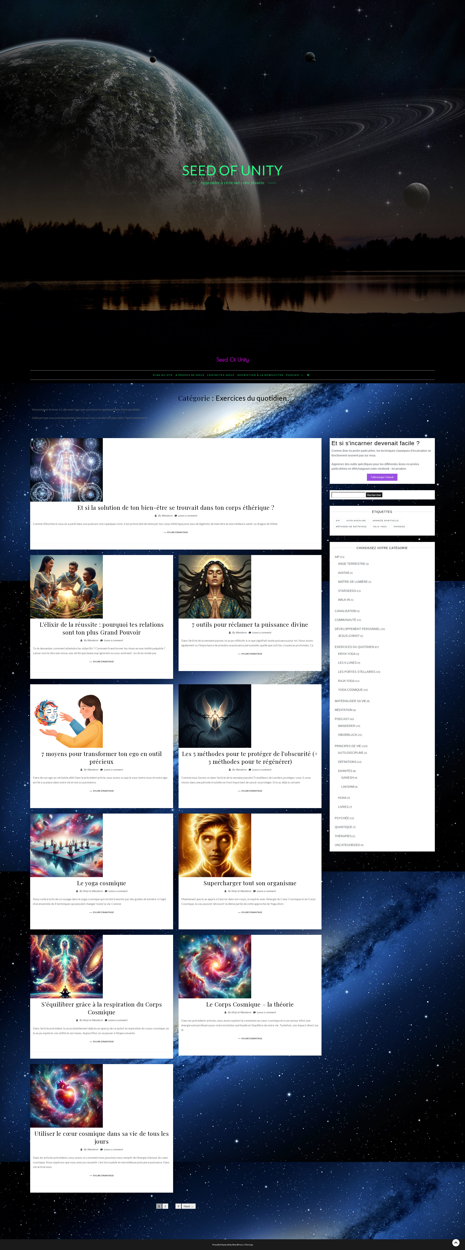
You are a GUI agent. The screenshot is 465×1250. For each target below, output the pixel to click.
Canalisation (345, 611)
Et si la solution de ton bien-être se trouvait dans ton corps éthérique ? (175, 507)
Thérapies (343, 836)
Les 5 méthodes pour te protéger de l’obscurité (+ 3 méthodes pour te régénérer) (250, 757)
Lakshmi (347, 786)
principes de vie (348, 746)
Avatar (343, 572)
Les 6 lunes (347, 662)
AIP (338, 520)
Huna (342, 797)
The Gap (249, 1244)
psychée (342, 818)
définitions (347, 761)
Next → (188, 1206)
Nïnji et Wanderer (93, 891)
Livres (343, 806)
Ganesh (347, 777)
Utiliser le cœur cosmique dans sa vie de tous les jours (102, 1137)
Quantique (343, 827)
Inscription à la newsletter (260, 375)
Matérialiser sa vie (350, 701)
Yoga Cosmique (350, 689)
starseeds (347, 590)
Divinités (345, 771)
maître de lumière (353, 581)
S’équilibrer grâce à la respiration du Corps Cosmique (101, 1008)
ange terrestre (351, 563)
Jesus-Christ (349, 635)
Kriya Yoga (347, 653)
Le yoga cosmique (101, 883)
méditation (343, 710)
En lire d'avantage (177, 532)
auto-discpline (356, 520)
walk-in (344, 599)
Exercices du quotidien (354, 647)
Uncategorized (347, 845)
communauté (345, 619)
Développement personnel (357, 629)
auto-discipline (350, 752)
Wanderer (167, 515)
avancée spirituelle (386, 520)
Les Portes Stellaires (356, 671)
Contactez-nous (220, 375)
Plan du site (163, 375)
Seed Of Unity (233, 359)
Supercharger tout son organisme (250, 883)
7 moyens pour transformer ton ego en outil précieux (102, 757)
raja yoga (380, 526)
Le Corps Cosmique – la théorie (250, 1004)
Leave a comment (187, 515)
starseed (399, 526)
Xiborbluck (347, 734)
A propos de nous (190, 375)
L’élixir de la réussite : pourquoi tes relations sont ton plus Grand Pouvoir (102, 628)
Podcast (293, 375)
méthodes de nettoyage (351, 526)
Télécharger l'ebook (382, 477)
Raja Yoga (346, 680)
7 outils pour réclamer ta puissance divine (250, 624)
